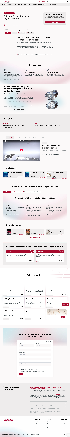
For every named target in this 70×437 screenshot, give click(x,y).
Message (20, 361)
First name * (21, 343)
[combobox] (63, 2)
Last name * (38, 343)
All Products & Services (9, 6)
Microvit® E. (58, 394)
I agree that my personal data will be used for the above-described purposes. (32, 371)
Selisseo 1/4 (18, 137)
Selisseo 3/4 (35, 137)
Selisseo (16, 6)
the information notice (33, 369)
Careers (48, 1)
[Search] (67, 4)
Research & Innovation (37, 4)
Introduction (10, 137)
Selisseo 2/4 (27, 137)
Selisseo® (42, 392)
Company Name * (22, 352)
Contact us (52, 1)
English (62, 1)
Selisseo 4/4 (44, 137)
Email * (20, 348)
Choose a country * (22, 357)
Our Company (4, 4)
